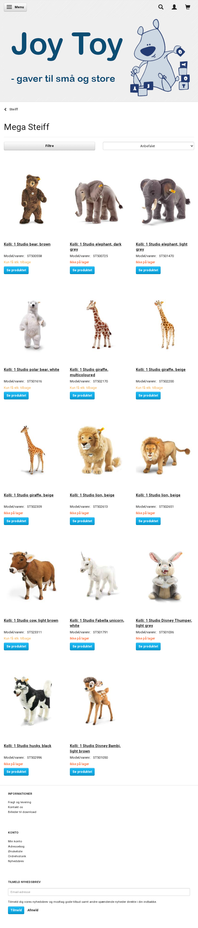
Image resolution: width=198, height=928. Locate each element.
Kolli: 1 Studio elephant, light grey (161, 246)
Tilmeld (16, 910)
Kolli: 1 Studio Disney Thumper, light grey (164, 623)
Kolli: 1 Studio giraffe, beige (161, 369)
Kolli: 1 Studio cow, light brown (31, 620)
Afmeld (32, 910)
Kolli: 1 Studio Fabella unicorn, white (97, 623)
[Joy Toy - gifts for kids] (98, 56)
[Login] (174, 7)
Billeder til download (22, 812)
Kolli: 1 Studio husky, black (27, 746)
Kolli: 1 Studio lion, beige (92, 495)
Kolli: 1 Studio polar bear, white (31, 369)
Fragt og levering (19, 802)
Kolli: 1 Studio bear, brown (27, 244)
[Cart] (187, 7)
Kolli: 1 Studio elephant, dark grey (95, 246)
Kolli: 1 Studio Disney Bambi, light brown (95, 748)
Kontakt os (15, 807)
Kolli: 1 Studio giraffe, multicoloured (89, 372)
